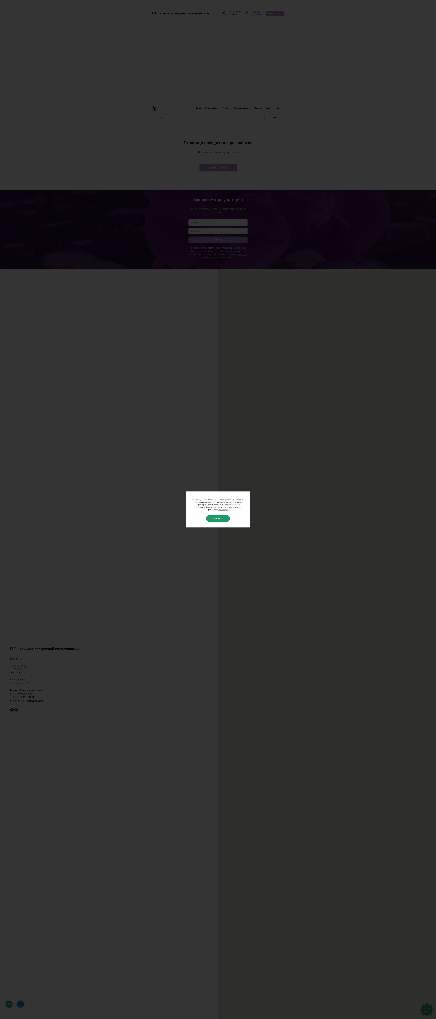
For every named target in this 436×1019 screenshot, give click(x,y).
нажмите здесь (223, 510)
